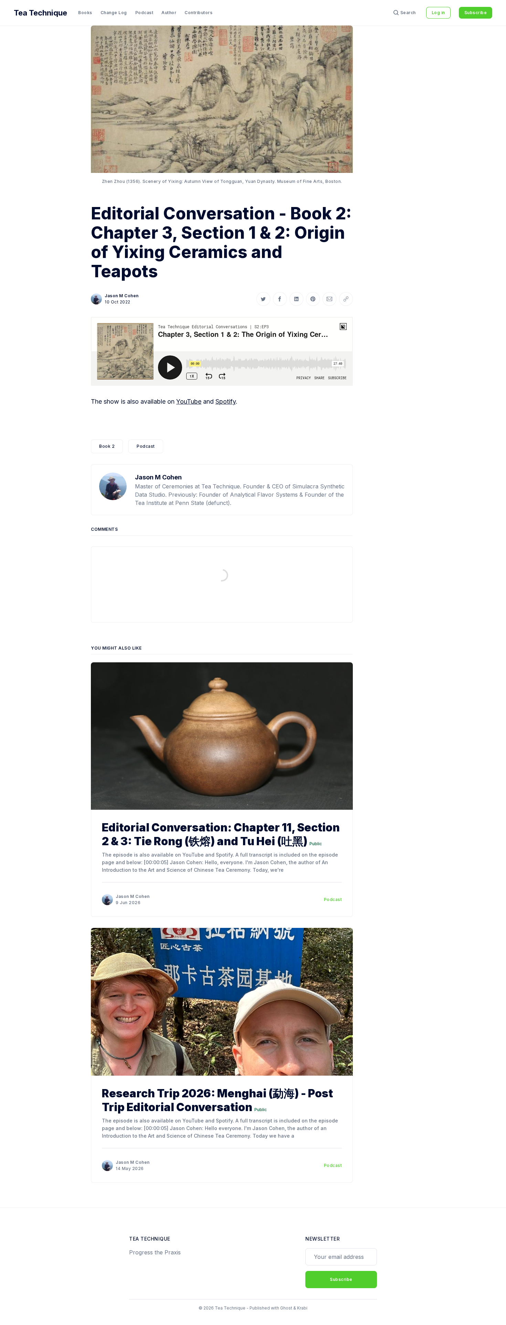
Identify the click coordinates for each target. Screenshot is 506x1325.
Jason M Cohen (122, 295)
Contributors (198, 12)
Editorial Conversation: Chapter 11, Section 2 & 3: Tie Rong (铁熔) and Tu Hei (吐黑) (221, 834)
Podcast (144, 12)
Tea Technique (40, 13)
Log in (438, 12)
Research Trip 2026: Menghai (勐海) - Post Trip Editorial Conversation (217, 1100)
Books (85, 12)
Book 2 (107, 446)
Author (168, 12)
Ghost (286, 1308)
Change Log (114, 12)
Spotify (225, 401)
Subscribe (475, 12)
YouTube (188, 401)
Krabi (302, 1308)
